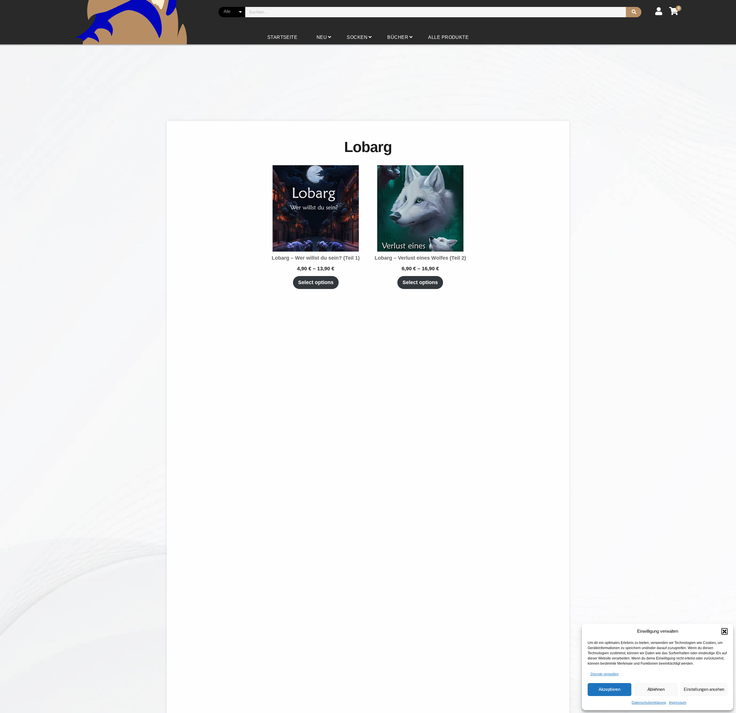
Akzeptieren (609, 689)
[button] (724, 631)
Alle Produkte (448, 37)
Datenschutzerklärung (649, 703)
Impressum (677, 703)
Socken (357, 37)
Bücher (397, 37)
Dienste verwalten (605, 674)
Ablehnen (656, 689)
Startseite (282, 37)
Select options (316, 282)
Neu (322, 37)
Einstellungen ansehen (704, 689)
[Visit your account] (658, 11)
